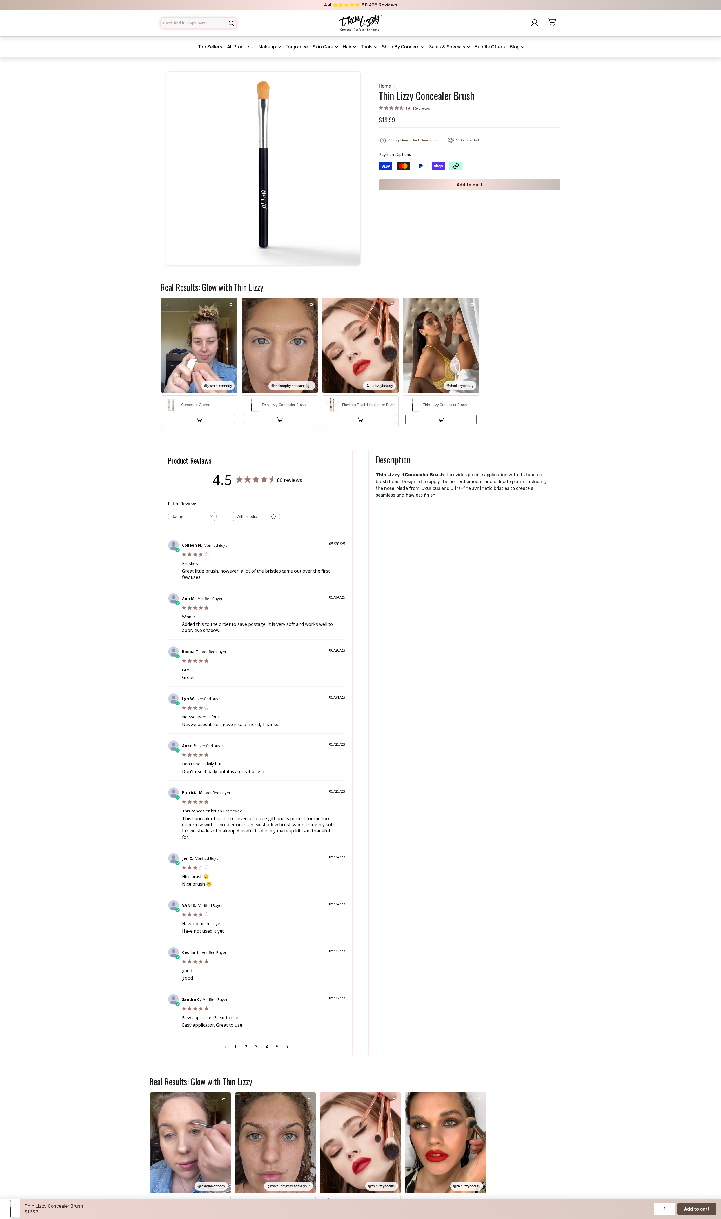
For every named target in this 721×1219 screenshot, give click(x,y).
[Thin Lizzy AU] (360, 23)
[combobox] (199, 23)
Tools (367, 47)
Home (385, 86)
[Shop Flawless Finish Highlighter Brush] (360, 419)
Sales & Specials (447, 47)
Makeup (268, 47)
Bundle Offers (490, 47)
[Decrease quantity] (659, 1209)
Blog (515, 47)
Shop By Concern (401, 47)
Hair (348, 47)
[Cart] (554, 23)
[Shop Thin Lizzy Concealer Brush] (279, 419)
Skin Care (324, 47)
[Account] (536, 23)
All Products (240, 47)
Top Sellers (210, 47)
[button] (199, 362)
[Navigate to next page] (287, 1046)
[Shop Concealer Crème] (199, 419)
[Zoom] (263, 168)
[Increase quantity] (670, 1209)
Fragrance (296, 47)
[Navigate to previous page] (225, 1046)
